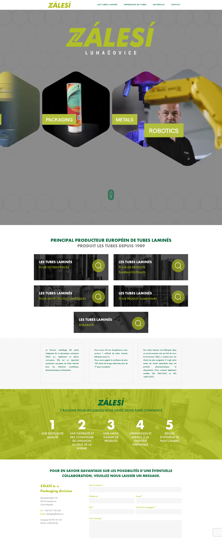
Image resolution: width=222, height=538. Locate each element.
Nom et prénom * (96, 485)
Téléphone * (94, 496)
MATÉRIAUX (159, 4)
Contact (175, 4)
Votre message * (96, 519)
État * (91, 507)
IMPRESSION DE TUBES (135, 4)
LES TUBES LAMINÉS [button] (107, 4)
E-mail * (139, 496)
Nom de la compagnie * (146, 507)
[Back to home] (59, 4)
